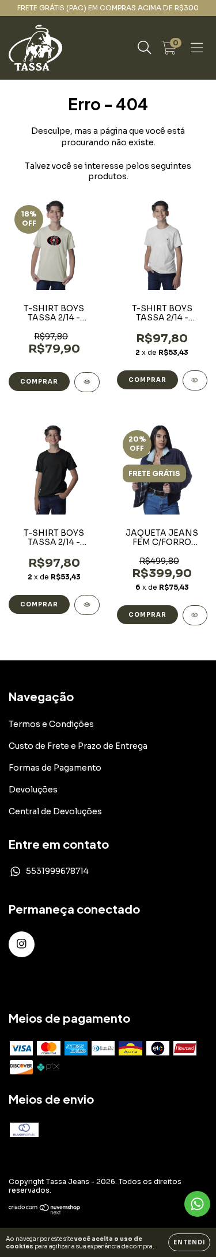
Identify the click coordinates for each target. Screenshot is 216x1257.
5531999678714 (57, 871)
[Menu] (196, 47)
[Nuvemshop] (45, 1212)
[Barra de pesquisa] (144, 47)
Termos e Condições (51, 724)
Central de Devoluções (55, 811)
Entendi (189, 1242)
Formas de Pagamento (55, 768)
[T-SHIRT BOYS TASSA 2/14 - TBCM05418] (87, 382)
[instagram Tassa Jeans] (22, 944)
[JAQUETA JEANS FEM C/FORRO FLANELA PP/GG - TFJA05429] (195, 615)
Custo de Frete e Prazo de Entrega (78, 746)
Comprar (39, 381)
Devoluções (33, 789)
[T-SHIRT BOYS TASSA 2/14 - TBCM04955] (195, 380)
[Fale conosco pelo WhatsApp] (197, 1204)
